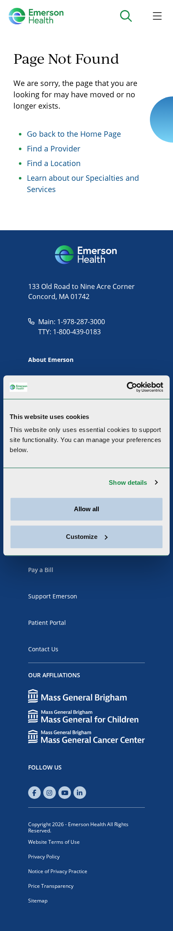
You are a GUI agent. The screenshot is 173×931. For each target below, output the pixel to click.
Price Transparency (50, 885)
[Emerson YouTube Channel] (64, 792)
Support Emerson (52, 596)
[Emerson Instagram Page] (49, 792)
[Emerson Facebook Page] (34, 792)
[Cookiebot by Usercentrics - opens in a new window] (126, 387)
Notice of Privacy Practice (57, 871)
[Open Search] (126, 15)
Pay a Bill (40, 570)
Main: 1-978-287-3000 (71, 321)
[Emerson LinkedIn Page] (79, 792)
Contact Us (43, 649)
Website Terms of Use (54, 841)
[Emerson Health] (86, 255)
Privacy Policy (44, 856)
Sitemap (37, 900)
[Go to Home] (35, 16)
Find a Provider (53, 148)
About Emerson (50, 360)
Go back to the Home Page (74, 134)
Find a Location (54, 163)
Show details (128, 482)
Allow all (86, 508)
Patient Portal (47, 623)
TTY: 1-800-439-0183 (69, 331)
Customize (81, 536)
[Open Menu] (157, 15)
